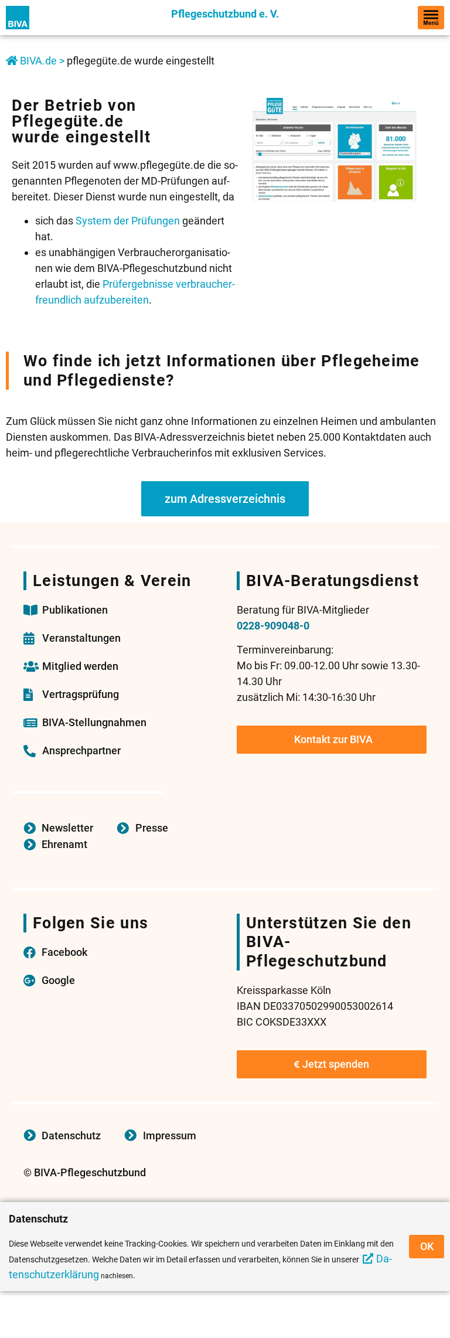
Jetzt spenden (335, 1064)
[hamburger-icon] (431, 17)
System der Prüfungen (128, 221)
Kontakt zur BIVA (333, 739)
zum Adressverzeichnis (225, 499)
